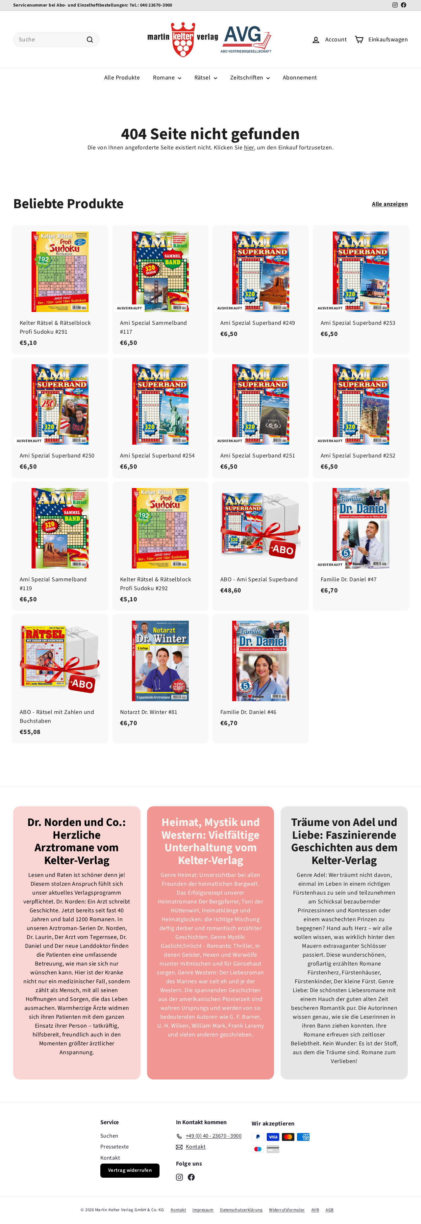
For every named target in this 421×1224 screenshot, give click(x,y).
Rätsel (203, 78)
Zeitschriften (247, 78)
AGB (330, 1210)
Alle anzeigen (390, 204)
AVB (315, 1210)
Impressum (202, 1210)
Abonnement (300, 78)
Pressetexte (114, 1147)
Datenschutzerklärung (241, 1210)
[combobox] (56, 39)
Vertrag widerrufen (130, 1170)
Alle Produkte (122, 78)
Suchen (109, 1136)
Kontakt (110, 1158)
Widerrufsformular (287, 1210)
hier (249, 148)
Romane (164, 78)
